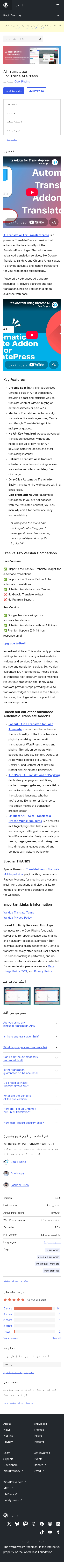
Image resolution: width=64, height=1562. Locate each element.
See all (56, 1338)
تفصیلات (12, 103)
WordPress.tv (13, 1471)
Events (38, 1459)
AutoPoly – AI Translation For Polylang (34, 775)
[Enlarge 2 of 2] (56, 991)
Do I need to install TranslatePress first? (16, 1084)
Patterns (39, 1441)
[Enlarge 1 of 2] (26, 991)
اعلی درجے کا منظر (16, 1280)
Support (8, 1459)
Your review (10, 1338)
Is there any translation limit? (21, 1036)
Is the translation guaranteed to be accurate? (20, 1071)
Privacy (8, 1441)
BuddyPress (12, 1500)
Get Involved (42, 1453)
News (7, 1429)
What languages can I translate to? (25, 1047)
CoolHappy (18, 1173)
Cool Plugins (22, 81)
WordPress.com (15, 1482)
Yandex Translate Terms (18, 912)
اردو (14, 1515)
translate (54, 1263)
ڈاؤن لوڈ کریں (14, 90)
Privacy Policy (43, 971)
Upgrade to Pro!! (14, 643)
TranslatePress (51, 1270)
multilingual (42, 1263)
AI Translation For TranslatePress (26, 235)
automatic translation (48, 1257)
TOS (24, 971)
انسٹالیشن (14, 121)
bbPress (10, 1494)
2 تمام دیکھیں (52, 1242)
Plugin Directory (12, 15)
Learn (6, 1453)
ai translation (52, 1250)
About (7, 1423)
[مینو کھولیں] (58, 5)
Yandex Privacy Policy (17, 917)
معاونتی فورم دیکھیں (18, 1372)
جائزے (11, 112)
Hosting (8, 1435)
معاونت (12, 139)
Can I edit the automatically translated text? (20, 1058)
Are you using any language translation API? (19, 1024)
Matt (8, 1488)
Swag (39, 1471)
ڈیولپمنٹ (14, 130)
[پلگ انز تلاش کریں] (39, 39)
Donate (40, 1465)
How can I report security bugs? (23, 1122)
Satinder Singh (20, 1185)
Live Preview (36, 90)
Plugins (38, 1435)
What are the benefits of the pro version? (17, 1097)
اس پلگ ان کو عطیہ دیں (19, 1402)
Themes (39, 1429)
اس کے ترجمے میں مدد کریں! (32, 27)
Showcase (40, 1423)
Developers (10, 1465)
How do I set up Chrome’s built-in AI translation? (19, 1110)
